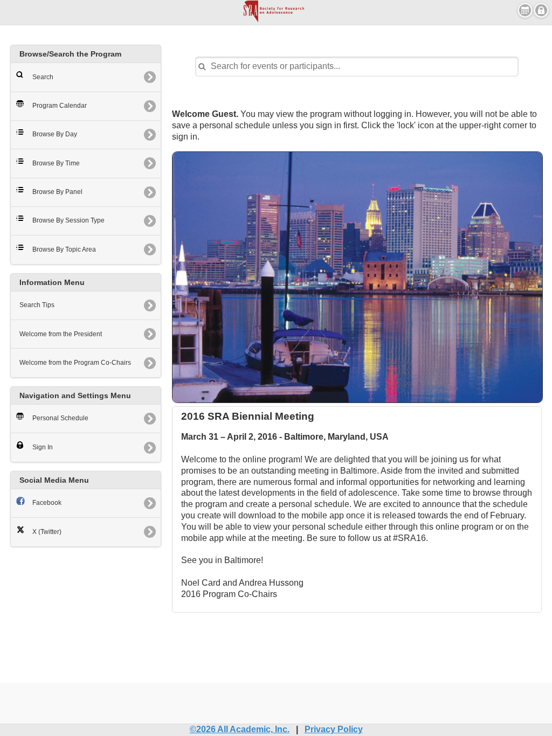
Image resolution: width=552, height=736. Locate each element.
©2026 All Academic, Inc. (239, 729)
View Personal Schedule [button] (525, 10)
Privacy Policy (334, 729)
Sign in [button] (541, 10)
